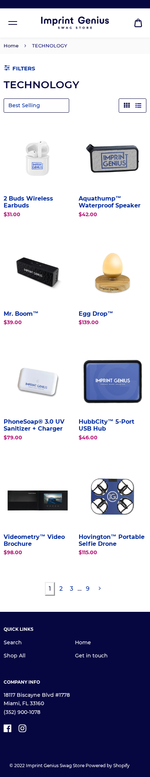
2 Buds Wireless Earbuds (28, 202)
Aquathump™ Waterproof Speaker (110, 202)
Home (11, 45)
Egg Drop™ (96, 313)
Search (13, 642)
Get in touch (91, 655)
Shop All (14, 655)
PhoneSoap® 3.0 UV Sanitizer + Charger (34, 425)
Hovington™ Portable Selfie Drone (112, 540)
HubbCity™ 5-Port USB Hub (106, 425)
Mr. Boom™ (21, 313)
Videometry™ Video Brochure (34, 540)
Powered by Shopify (108, 765)
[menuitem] (138, 23)
